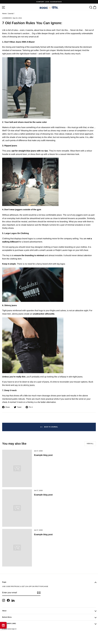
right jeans (7, 54)
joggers (19, 209)
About (4, 611)
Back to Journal (51, 427)
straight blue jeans (27, 151)
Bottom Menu (7, 617)
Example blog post (43, 455)
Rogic (4, 582)
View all (90, 443)
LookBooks (7, 18)
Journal (10, 13)
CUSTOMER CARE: (9, 623)
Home (4, 13)
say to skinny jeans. (25, 385)
